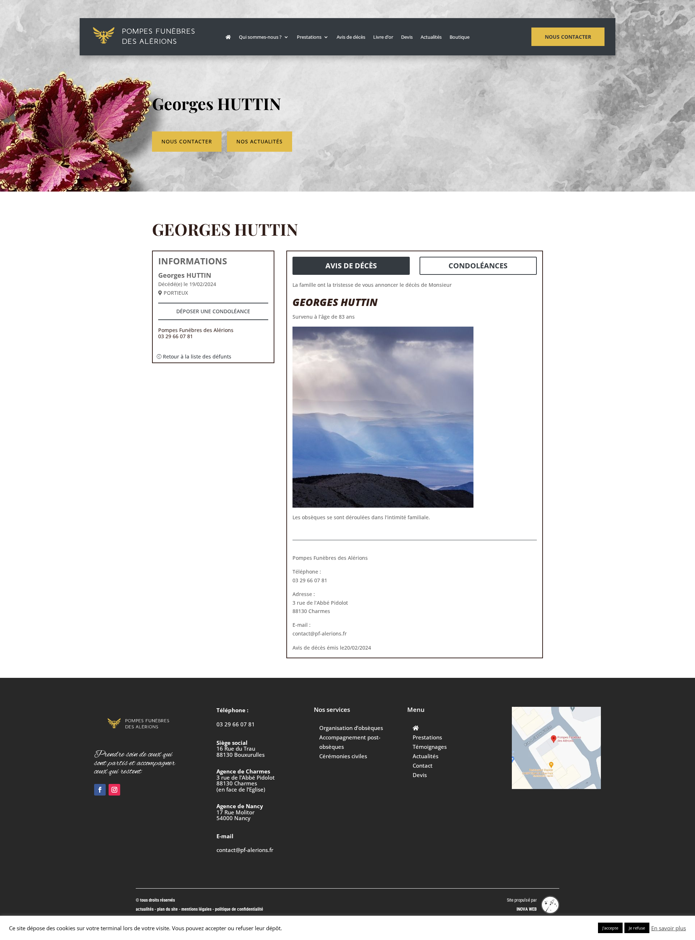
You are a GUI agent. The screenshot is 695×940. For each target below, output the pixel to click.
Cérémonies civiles (343, 756)
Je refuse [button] (637, 928)
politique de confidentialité (239, 909)
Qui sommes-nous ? (260, 37)
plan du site (167, 909)
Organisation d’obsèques (351, 727)
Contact (423, 765)
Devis (407, 37)
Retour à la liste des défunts (197, 356)
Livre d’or (383, 37)
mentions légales (196, 909)
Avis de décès (351, 37)
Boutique (459, 37)
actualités (144, 909)
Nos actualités (259, 141)
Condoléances (477, 265)
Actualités (431, 37)
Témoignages (430, 746)
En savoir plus (668, 928)
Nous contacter (568, 36)
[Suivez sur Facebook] (100, 790)
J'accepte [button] (610, 928)
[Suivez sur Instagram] (114, 790)
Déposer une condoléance (213, 311)
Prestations (309, 37)
